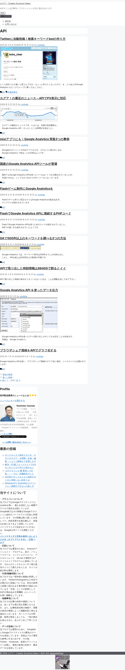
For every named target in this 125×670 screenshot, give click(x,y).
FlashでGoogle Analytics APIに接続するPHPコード (35, 213)
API (3, 92)
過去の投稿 (7, 374)
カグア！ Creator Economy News (15, 3)
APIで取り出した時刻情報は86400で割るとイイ (33, 268)
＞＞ (6, 434)
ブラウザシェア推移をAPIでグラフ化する (28, 350)
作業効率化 (12, 92)
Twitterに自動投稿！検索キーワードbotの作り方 (33, 39)
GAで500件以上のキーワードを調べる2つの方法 (33, 238)
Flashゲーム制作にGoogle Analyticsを (26, 188)
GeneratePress (56, 653)
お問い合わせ (11, 24)
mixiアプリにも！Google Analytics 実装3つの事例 (34, 139)
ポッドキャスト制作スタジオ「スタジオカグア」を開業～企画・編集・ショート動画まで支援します (20, 458)
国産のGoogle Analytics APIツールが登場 (28, 163)
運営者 (8, 21)
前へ (3, 380)
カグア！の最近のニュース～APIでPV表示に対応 (33, 98)
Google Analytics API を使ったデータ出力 (29, 290)
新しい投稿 (7, 377)
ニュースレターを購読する (12, 400)
